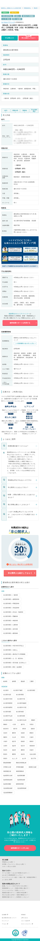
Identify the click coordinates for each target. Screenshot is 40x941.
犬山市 (14, 737)
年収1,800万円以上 (7, 16)
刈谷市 (5, 733)
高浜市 (5, 750)
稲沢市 (14, 741)
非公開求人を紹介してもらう (20, 573)
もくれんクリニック (8, 22)
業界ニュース (19, 890)
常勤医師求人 (27, 8)
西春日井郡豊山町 (21, 762)
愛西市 (14, 754)
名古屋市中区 (21, 699)
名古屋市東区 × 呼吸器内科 (11, 603)
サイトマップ (5, 920)
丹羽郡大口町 (7, 767)
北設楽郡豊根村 (7, 792)
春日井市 (6, 728)
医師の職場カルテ (22, 894)
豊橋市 (33, 720)
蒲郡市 (5, 737)
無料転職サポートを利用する (20, 323)
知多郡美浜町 (21, 779)
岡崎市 (5, 724)
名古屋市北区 (7, 694)
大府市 (5, 745)
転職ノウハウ (6, 886)
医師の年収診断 (22, 892)
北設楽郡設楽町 (7, 788)
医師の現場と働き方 (21, 888)
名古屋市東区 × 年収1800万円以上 (13, 645)
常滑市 (23, 737)
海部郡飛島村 (20, 771)
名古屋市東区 (31, 690)
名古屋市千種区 (18, 690)
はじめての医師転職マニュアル (12, 875)
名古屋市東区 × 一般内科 (10, 595)
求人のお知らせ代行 (8, 894)
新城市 (23, 741)
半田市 (31, 724)
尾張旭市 (32, 745)
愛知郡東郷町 (7, 762)
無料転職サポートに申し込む (20, 848)
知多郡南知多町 (7, 779)
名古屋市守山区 (7, 716)
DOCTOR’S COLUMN (20, 886)
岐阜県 (5, 681)
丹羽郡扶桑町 (20, 767)
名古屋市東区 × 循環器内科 (11, 599)
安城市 (23, 733)
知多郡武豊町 (7, 784)
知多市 (14, 745)
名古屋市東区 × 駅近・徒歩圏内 (12, 667)
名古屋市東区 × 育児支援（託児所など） (15, 662)
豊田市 (14, 733)
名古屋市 (6, 690)
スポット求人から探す (9, 866)
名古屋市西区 (20, 694)
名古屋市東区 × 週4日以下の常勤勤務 (14, 654)
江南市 (31, 737)
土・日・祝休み (6, 19)
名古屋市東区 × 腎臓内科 (10, 616)
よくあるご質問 (7, 879)
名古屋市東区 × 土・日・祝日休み (13, 658)
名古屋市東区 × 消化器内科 (11, 607)
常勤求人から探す (7, 862)
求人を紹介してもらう (29, 38)
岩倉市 (14, 750)
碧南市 (33, 728)
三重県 (31, 681)
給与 (5, 110)
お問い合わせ (24, 917)
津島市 (24, 728)
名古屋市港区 (7, 711)
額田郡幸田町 (20, 784)
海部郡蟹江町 (7, 771)
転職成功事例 (31, 877)
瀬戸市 (23, 724)
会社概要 (4, 914)
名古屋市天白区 (21, 720)
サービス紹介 (6, 873)
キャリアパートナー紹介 (10, 877)
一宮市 (14, 724)
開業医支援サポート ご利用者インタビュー (15, 897)
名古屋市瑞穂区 (21, 703)
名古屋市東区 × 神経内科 (10, 620)
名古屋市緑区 (21, 716)
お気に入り (10, 38)
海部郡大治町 (32, 767)
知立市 (23, 745)
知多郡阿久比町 (7, 775)
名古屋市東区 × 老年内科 (10, 629)
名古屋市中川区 (21, 707)
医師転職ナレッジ (7, 888)
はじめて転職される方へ (20, 873)
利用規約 (23, 914)
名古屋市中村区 (7, 699)
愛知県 (35, 8)
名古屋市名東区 (7, 720)
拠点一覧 (22, 877)
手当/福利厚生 (34, 110)
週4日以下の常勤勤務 (28, 16)
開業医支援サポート (8, 892)
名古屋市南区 (20, 711)
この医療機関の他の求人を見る (25, 343)
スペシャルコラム (7, 890)
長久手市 (33, 758)
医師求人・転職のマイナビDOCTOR (11, 8)
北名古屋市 (33, 754)
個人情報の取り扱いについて (9, 917)
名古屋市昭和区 (7, 703)
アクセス (4, 924)
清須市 (23, 754)
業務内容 (15, 110)
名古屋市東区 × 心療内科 (10, 625)
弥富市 (5, 758)
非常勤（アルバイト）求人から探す (13, 864)
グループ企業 (24, 920)
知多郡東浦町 (21, 775)
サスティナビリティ (26, 924)
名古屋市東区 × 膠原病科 (10, 633)
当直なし (17, 16)
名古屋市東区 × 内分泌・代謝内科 (13, 612)
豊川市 (15, 728)
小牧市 (5, 741)
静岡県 (14, 681)
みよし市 (14, 758)
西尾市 (31, 733)
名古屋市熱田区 (7, 707)
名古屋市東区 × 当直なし (10, 650)
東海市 (31, 741)
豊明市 (23, 750)
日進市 (31, 750)
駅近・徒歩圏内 (17, 19)
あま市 (24, 758)
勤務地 (25, 110)
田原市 (5, 754)
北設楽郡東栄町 (21, 788)
